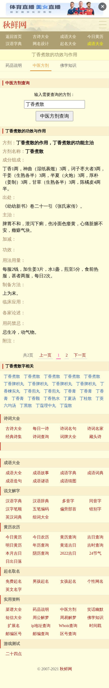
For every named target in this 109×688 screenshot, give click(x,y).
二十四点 (14, 654)
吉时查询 (95, 545)
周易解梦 (68, 617)
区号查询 (68, 634)
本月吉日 (14, 553)
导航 (102, 24)
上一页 (45, 355)
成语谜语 (41, 481)
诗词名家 (95, 428)
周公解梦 (41, 617)
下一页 (80, 355)
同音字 (95, 501)
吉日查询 (95, 537)
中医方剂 (41, 65)
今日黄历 (95, 36)
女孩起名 (68, 581)
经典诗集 (14, 436)
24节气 (95, 553)
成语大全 (68, 36)
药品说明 (14, 65)
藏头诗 (95, 436)
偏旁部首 (68, 509)
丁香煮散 (12, 376)
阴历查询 (41, 553)
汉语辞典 (41, 501)
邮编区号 (14, 634)
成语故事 (41, 473)
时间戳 (95, 625)
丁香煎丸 (32, 391)
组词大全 (41, 517)
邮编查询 (41, 634)
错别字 (95, 509)
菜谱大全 (14, 609)
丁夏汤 (70, 398)
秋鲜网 (18, 24)
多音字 (68, 501)
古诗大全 (41, 36)
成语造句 (14, 481)
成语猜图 (68, 481)
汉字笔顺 (14, 509)
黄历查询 (68, 537)
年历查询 (41, 545)
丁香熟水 (52, 398)
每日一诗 (41, 428)
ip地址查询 (40, 625)
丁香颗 (34, 398)
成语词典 (95, 473)
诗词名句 (68, 428)
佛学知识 (68, 65)
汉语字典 (14, 43)
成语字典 (68, 473)
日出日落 (14, 561)
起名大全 (68, 43)
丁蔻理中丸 (46, 405)
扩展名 (14, 625)
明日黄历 (14, 545)
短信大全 (14, 617)
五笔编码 (41, 509)
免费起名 (14, 581)
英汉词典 (14, 517)
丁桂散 (86, 398)
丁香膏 (70, 391)
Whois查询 (68, 625)
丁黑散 (26, 405)
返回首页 (14, 36)
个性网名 (95, 581)
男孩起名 (41, 581)
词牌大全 (68, 436)
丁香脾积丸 (14, 384)
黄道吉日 (68, 545)
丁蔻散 (66, 405)
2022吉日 (68, 553)
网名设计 (41, 43)
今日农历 (41, 537)
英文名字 (14, 589)
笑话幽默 (95, 609)
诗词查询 (41, 436)
